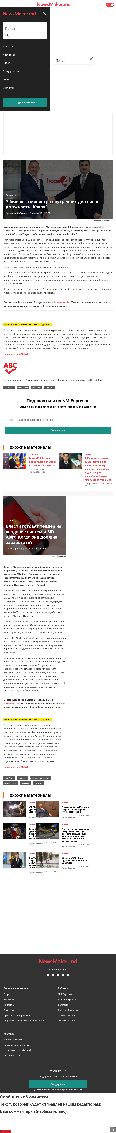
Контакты (8, 1004)
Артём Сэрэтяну (14, 548)
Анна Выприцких (38, 469)
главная (22, 778)
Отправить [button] (5, 1131)
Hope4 (9, 387)
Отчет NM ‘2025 (66, 1020)
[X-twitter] (53, 975)
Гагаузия (63, 1004)
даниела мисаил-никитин (40, 778)
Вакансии (8, 1010)
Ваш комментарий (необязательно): (34, 1111)
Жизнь (88, 454)
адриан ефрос (23, 387)
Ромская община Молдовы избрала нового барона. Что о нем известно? (75, 809)
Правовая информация (16, 1015)
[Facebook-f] (48, 975)
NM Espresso (65, 994)
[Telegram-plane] (68, 975)
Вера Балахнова (94, 484)
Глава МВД (36, 387)
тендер (38, 783)
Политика (11, 195)
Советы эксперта (67, 1015)
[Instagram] (58, 975)
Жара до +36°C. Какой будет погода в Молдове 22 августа (74, 860)
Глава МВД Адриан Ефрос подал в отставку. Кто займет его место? (42, 462)
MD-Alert (9, 778)
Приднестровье (67, 999)
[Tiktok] (63, 975)
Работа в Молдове (68, 1010)
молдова (25, 783)
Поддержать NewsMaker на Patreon (23, 1020)
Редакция (8, 999)
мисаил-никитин (10, 783)
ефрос (49, 387)
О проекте (9, 994)
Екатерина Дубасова (16, 213)
